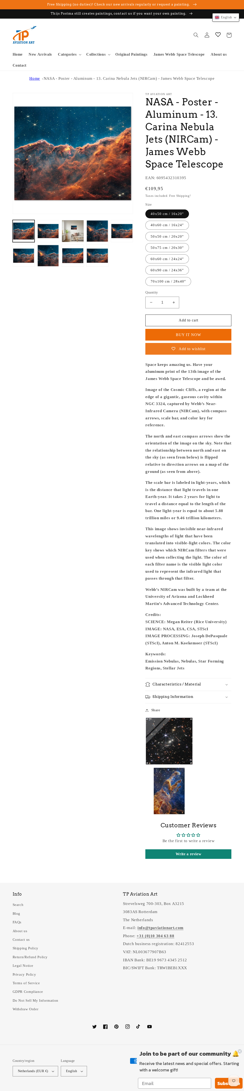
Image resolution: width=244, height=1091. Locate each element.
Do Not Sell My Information (35, 1000)
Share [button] (155, 710)
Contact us (21, 939)
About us (20, 931)
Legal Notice (23, 966)
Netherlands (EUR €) (33, 1071)
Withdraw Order (26, 1009)
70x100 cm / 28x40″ (168, 281)
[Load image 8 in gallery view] (73, 256)
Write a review (189, 854)
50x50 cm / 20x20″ (167, 236)
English (71, 1071)
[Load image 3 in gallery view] (73, 231)
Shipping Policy (25, 948)
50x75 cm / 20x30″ (167, 248)
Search (18, 905)
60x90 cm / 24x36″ (167, 270)
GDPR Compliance (28, 992)
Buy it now (188, 335)
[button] (69, 54)
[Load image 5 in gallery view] (122, 231)
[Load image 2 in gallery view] (48, 231)
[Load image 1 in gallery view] (24, 231)
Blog (16, 913)
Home (34, 78)
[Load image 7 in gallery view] (48, 256)
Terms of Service (26, 983)
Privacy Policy (24, 974)
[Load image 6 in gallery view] (24, 256)
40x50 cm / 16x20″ (167, 214)
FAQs (17, 922)
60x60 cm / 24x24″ (167, 259)
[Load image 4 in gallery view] (97, 231)
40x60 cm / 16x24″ (167, 225)
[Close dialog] (239, 1051)
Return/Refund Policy (30, 957)
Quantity (151, 292)
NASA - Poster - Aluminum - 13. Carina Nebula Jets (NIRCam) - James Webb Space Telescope (129, 78)
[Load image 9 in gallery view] (97, 256)
